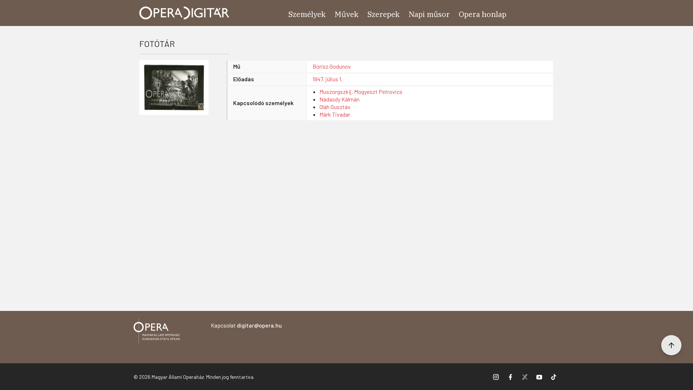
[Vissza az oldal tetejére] (671, 345)
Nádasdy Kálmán (339, 99)
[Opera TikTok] (553, 376)
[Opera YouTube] (539, 376)
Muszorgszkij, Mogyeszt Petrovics (360, 91)
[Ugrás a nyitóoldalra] (184, 13)
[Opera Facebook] (510, 376)
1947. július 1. (328, 78)
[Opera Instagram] (496, 376)
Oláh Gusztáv (334, 106)
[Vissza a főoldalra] (157, 332)
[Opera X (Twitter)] (525, 376)
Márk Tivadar (334, 114)
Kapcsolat (246, 325)
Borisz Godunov (332, 66)
